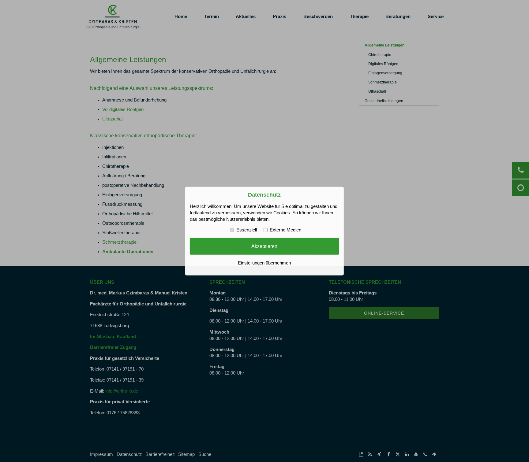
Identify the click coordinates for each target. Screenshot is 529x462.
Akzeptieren (264, 246)
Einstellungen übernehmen (264, 263)
